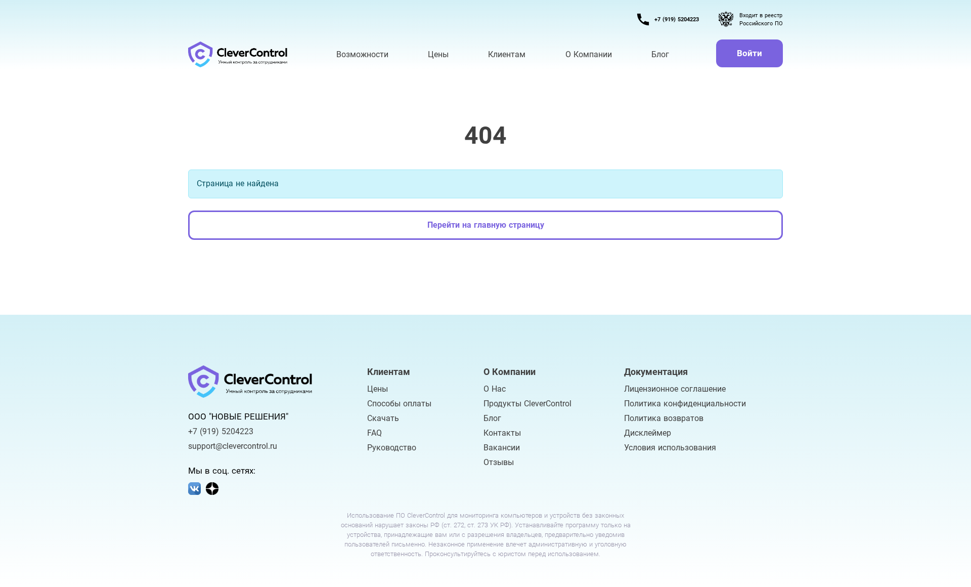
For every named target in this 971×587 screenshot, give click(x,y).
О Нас (494, 389)
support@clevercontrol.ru (232, 446)
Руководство (391, 447)
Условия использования (670, 447)
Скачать (383, 418)
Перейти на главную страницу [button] (485, 225)
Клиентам (506, 54)
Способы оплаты (399, 403)
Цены (377, 389)
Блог (492, 418)
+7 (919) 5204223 (676, 19)
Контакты (502, 433)
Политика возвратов (663, 418)
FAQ (374, 433)
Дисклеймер (647, 433)
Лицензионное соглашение (675, 389)
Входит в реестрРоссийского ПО (761, 19)
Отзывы (498, 462)
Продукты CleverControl (527, 403)
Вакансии (501, 447)
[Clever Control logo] (238, 54)
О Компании (588, 54)
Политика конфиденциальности (685, 403)
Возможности (362, 54)
